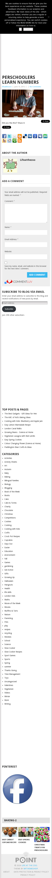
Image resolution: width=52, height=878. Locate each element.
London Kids (9, 596)
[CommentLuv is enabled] (19, 283)
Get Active (8, 570)
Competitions (10, 518)
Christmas (8, 514)
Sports (7, 659)
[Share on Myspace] (40, 136)
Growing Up (9, 577)
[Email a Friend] (14, 136)
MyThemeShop (31, 869)
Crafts (7, 533)
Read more (28, 29)
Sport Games (9, 655)
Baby (6, 473)
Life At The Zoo (29, 865)
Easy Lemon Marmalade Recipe (17, 425)
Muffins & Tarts (11, 611)
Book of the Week (12, 492)
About (6, 872)
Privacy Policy (27, 875)
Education (8, 551)
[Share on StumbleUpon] (45, 136)
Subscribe (9, 309)
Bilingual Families (11, 480)
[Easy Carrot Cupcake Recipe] (9, 832)
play (6, 626)
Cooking (8, 525)
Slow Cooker (9, 648)
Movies (7, 607)
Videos (7, 693)
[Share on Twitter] (9, 136)
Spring (7, 663)
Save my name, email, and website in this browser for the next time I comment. (25, 267)
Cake (6, 499)
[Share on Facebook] (4, 136)
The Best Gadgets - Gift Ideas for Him (20, 414)
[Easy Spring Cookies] (25, 832)
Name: (8, 227)
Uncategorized (10, 681)
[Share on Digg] (30, 136)
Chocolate (8, 510)
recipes (7, 629)
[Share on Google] (35, 136)
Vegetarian (8, 689)
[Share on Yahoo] (4, 140)
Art (5, 466)
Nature (7, 614)
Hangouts (8, 585)
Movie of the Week (12, 603)
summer (7, 667)
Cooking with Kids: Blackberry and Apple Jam (23, 421)
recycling (8, 633)
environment (9, 555)
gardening (8, 566)
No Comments (35, 87)
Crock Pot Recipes (12, 536)
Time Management (12, 674)
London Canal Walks (13, 428)
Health (7, 588)
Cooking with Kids (12, 529)
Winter (7, 696)
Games (7, 562)
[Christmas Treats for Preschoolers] (42, 834)
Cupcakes (8, 540)
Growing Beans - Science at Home (18, 432)
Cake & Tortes (10, 503)
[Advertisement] (26, 44)
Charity (7, 506)
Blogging (8, 488)
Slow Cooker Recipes (13, 652)
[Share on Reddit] (9, 140)
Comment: (10, 201)
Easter (7, 547)
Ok (20, 29)
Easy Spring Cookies (13, 440)
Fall (5, 559)
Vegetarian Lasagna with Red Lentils (19, 436)
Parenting (8, 618)
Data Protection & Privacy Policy (31, 872)
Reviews (7, 637)
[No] (48, 17)
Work (6, 700)
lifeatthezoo (7, 87)
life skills (7, 592)
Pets (6, 622)
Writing (7, 704)
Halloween (8, 581)
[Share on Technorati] (14, 140)
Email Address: (11, 239)
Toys (6, 678)
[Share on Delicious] (25, 136)
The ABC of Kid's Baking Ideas (17, 417)
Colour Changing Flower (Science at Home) (22, 443)
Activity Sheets (10, 462)
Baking (7, 477)
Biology (7, 484)
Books (7, 495)
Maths (7, 600)
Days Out (8, 544)
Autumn (7, 469)
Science (7, 644)
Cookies (7, 521)
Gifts (6, 573)
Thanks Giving (10, 670)
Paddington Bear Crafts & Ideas (18, 447)
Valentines (8, 685)
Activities (8, 458)
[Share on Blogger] (19, 136)
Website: (8, 251)
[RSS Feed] (19, 140)
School (7, 640)
